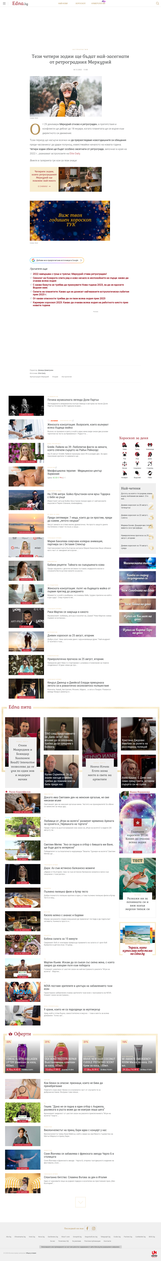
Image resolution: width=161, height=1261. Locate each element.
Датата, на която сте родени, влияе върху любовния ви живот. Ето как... (136, 496)
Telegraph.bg (105, 1237)
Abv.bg (8, 1237)
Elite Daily (75, 153)
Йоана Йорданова (140, 792)
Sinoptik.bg (77, 1237)
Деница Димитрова (45, 370)
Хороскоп (80, 3)
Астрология (80, 49)
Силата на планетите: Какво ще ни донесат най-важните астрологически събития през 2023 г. (81, 293)
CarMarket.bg (140, 1237)
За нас (52, 1241)
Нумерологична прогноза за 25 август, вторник (135, 536)
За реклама (76, 1241)
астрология (67, 377)
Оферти (22, 1034)
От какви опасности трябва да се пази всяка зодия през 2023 (69, 298)
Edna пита (20, 707)
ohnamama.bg (66, 420)
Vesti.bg (32, 1237)
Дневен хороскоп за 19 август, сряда (134, 546)
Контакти (107, 1241)
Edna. (20, 3)
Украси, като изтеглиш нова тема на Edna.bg (137, 950)
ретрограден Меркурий (40, 377)
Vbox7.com (65, 1237)
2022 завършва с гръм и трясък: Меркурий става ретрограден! (70, 273)
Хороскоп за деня (133, 438)
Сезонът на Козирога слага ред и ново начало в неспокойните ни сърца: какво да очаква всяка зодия (80, 279)
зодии (55, 377)
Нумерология (98, 3)
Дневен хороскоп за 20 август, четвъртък (134, 506)
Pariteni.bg (128, 1237)
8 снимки (42, 186)
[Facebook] (87, 1228)
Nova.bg (41, 1237)
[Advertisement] (64, 336)
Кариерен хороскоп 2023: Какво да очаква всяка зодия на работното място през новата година (80, 304)
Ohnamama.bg (20, 1237)
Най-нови (63, 3)
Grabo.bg (117, 1237)
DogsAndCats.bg (91, 1237)
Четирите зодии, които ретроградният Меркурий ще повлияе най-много (44, 176)
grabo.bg (51, 467)
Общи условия (31, 1253)
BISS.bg (152, 1237)
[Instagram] (93, 1228)
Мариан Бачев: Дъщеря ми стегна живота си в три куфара (136, 526)
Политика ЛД (63, 1241)
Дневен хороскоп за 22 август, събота (134, 516)
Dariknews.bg (53, 1237)
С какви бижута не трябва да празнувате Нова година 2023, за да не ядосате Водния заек (78, 286)
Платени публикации (92, 1241)
